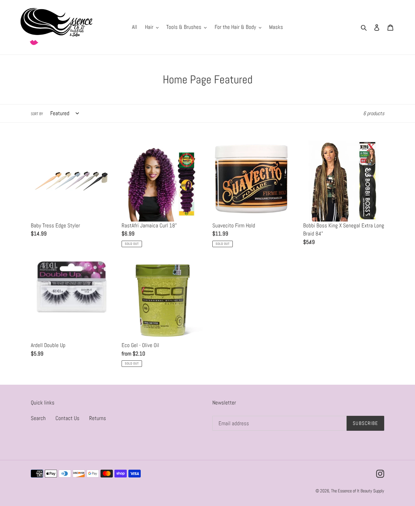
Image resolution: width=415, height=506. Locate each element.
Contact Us (67, 418)
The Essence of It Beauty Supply (357, 491)
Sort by (37, 113)
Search (38, 418)
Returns (97, 418)
